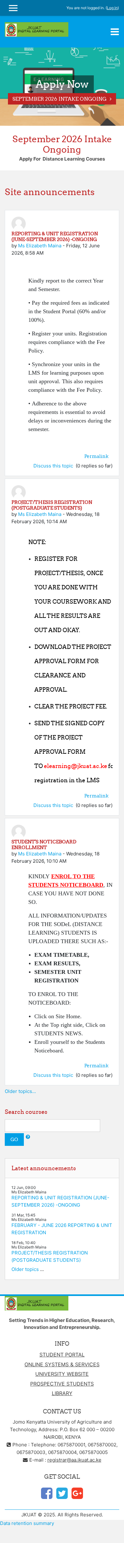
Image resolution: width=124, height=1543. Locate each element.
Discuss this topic (53, 466)
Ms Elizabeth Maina (39, 246)
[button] (28, 1137)
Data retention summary (27, 1523)
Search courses (26, 1111)
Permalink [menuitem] (96, 456)
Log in (112, 7)
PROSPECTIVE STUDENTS (62, 1384)
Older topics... (20, 1091)
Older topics (25, 1269)
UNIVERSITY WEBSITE (62, 1374)
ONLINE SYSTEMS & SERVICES (62, 1364)
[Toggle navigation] (114, 31)
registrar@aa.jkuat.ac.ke (74, 1460)
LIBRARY (62, 1393)
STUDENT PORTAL (62, 1354)
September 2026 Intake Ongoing (59, 99)
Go (14, 1139)
